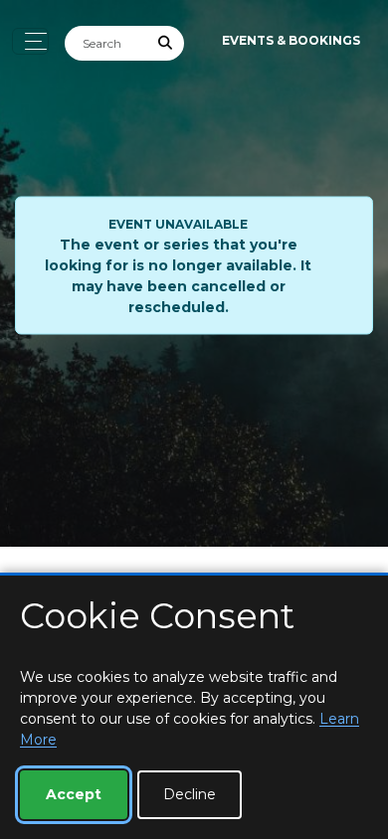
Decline (189, 794)
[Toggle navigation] (30, 41)
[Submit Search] (166, 43)
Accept (73, 794)
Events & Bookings (291, 40)
